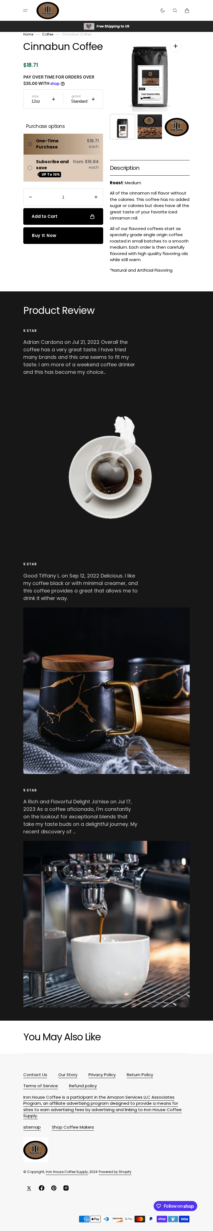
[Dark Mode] (162, 10)
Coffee (47, 34)
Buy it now (44, 235)
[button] (25, 10)
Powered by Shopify (115, 1171)
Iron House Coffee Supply (67, 1171)
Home (28, 34)
